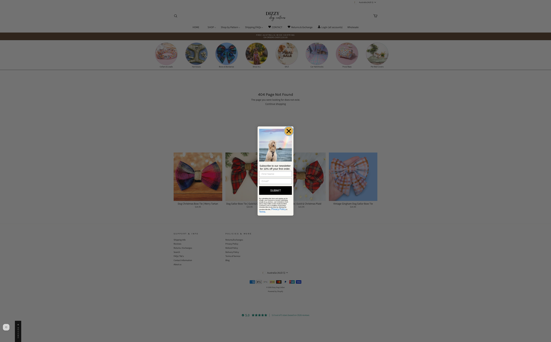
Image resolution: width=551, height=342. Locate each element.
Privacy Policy (278, 209)
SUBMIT (275, 190)
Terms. (262, 212)
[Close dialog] (288, 131)
